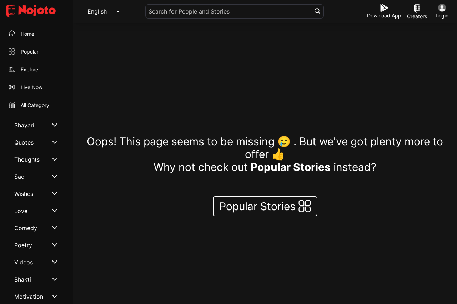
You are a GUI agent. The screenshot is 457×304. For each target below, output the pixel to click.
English (97, 11)
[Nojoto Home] (36, 11)
